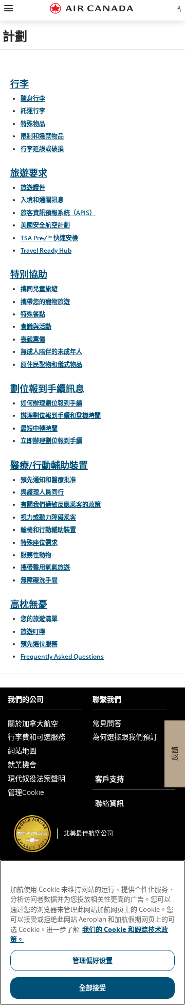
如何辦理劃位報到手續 (51, 403)
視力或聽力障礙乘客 (48, 517)
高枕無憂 (28, 604)
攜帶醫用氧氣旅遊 (45, 567)
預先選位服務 (39, 644)
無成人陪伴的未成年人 (51, 351)
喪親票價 (33, 339)
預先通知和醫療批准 (48, 479)
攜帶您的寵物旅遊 (45, 301)
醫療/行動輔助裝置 (49, 465)
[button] (7, 8)
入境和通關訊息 (42, 200)
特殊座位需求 (39, 542)
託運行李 (33, 111)
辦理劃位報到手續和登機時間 (61, 415)
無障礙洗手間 (39, 580)
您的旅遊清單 (39, 618)
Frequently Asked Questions (62, 656)
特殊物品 (33, 123)
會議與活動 (36, 326)
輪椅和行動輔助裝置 (48, 529)
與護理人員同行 (42, 492)
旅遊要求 (28, 173)
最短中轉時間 (39, 428)
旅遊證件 (33, 187)
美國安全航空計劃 (45, 225)
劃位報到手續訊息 (47, 388)
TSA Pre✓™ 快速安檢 (49, 238)
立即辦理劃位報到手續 (51, 440)
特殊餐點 (33, 314)
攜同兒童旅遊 (39, 289)
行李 (19, 84)
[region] (92, 932)
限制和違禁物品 (42, 136)
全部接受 (92, 987)
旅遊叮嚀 (33, 631)
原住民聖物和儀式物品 (51, 364)
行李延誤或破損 (42, 149)
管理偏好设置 (92, 960)
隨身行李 (33, 98)
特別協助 (28, 274)
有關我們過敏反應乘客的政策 (61, 504)
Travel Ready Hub (46, 250)
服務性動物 (36, 555)
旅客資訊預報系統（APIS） (58, 212)
